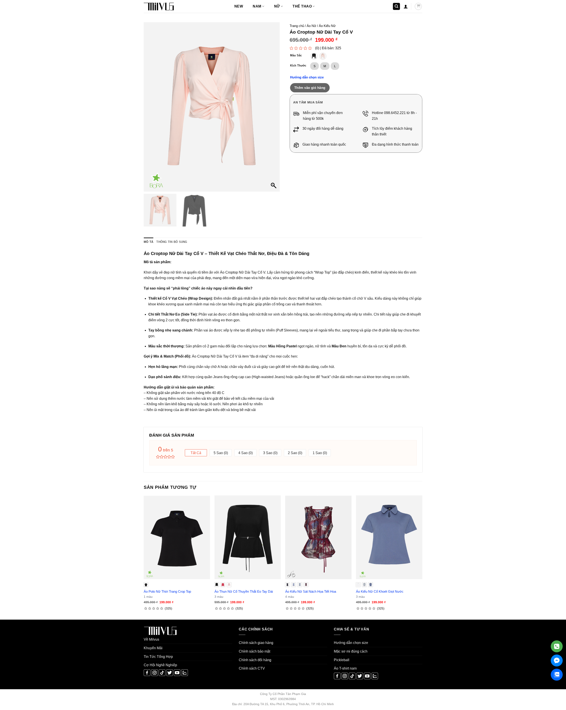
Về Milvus (151, 639)
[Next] (422, 557)
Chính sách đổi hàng (255, 660)
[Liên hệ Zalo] (557, 675)
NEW (238, 6)
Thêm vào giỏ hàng (309, 87)
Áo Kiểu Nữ (327, 26)
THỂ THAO (302, 6)
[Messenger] (557, 660)
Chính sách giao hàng (256, 643)
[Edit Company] (557, 646)
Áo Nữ (311, 26)
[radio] (314, 56)
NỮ (277, 6)
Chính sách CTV (252, 668)
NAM (257, 6)
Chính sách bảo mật (254, 651)
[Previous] (144, 557)
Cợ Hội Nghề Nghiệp (160, 665)
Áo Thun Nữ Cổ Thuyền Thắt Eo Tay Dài (243, 591)
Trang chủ (297, 26)
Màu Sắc (296, 55)
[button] (396, 6)
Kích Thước (298, 65)
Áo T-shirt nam (345, 668)
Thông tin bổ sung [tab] (171, 242)
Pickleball (341, 660)
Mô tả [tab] (148, 242)
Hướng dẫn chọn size (307, 77)
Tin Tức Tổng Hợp (158, 657)
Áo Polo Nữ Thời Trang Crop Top (167, 591)
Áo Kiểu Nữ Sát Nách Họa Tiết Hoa (310, 591)
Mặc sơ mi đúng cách (350, 651)
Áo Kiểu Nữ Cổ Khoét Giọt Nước (379, 591)
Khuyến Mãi (153, 648)
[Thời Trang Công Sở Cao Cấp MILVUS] (166, 6)
